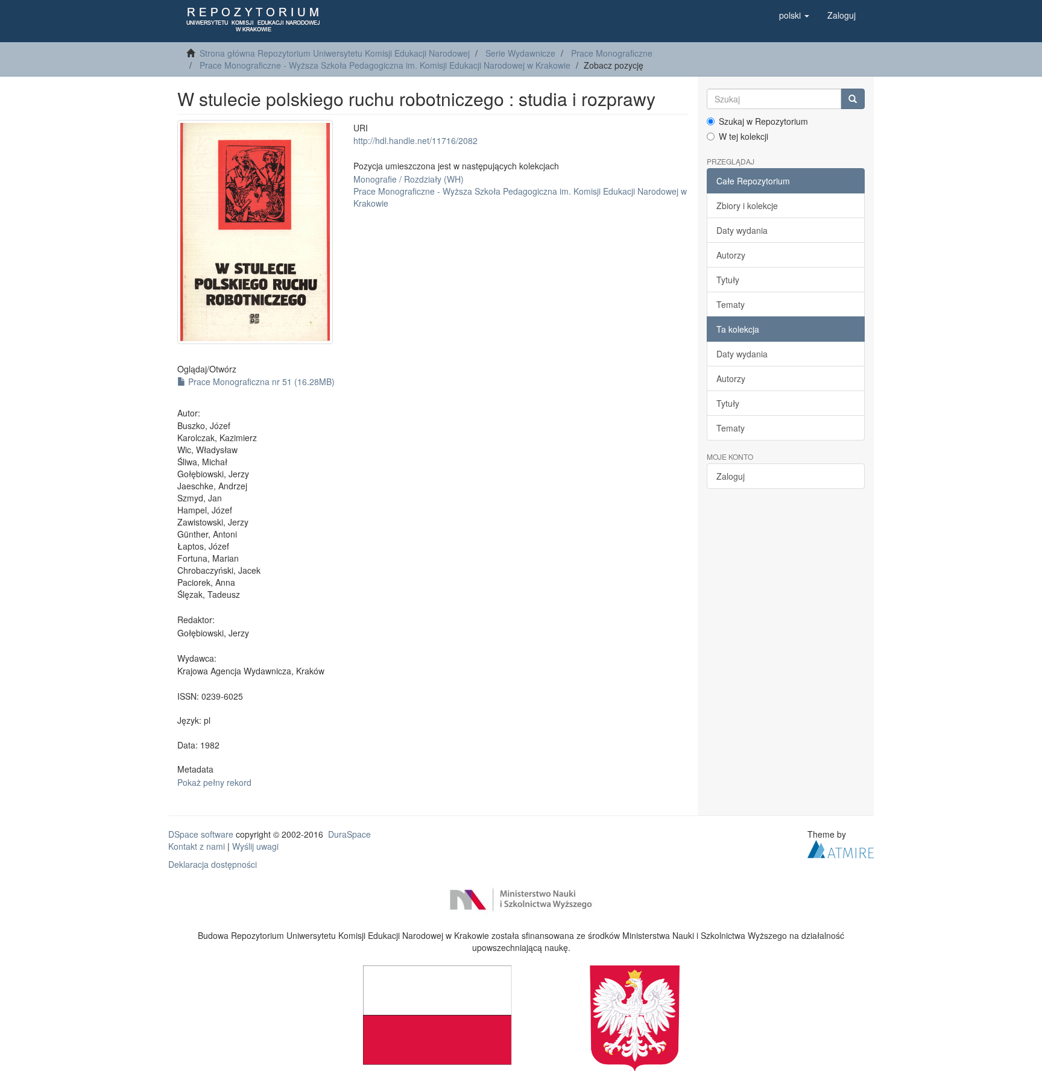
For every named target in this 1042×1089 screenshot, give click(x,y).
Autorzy (730, 255)
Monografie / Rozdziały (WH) (408, 179)
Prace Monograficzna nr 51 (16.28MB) (260, 381)
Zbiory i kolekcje (747, 205)
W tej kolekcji (743, 136)
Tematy (730, 304)
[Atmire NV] (840, 847)
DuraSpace (349, 834)
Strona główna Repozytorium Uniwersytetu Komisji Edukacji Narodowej (335, 53)
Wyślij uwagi (255, 846)
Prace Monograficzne (611, 53)
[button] (794, 15)
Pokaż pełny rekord (214, 782)
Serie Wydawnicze (520, 53)
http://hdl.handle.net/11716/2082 (415, 140)
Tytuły (727, 280)
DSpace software (200, 834)
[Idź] (853, 99)
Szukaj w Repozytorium (763, 121)
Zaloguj (730, 476)
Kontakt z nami (196, 846)
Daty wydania (742, 230)
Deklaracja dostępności (212, 864)
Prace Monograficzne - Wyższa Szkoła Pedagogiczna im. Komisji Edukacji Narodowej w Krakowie (385, 65)
